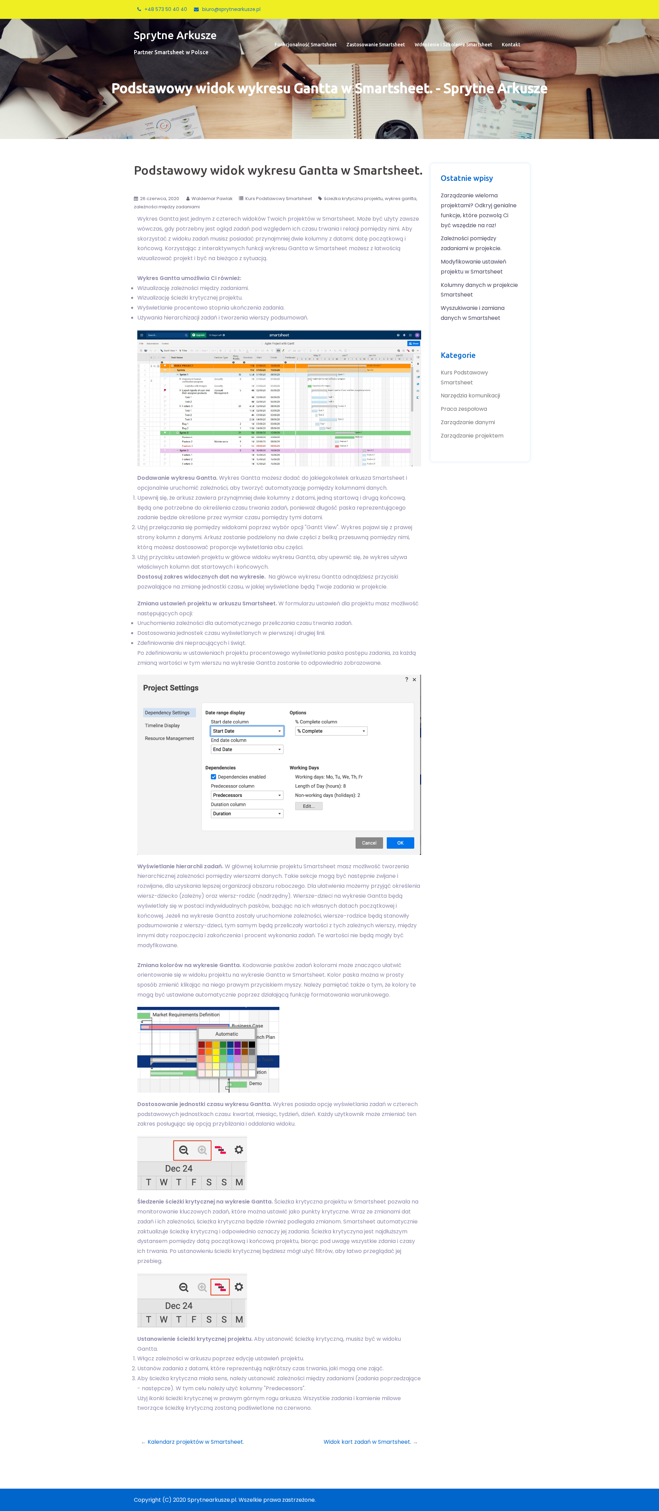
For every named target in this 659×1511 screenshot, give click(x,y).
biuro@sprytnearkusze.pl (231, 9)
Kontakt (511, 44)
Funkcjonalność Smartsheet (306, 44)
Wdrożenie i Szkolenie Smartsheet (453, 44)
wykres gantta (400, 198)
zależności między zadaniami (167, 207)
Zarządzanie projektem (472, 436)
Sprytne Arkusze (175, 35)
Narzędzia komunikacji (470, 395)
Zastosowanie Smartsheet (375, 44)
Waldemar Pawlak (212, 198)
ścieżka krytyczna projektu (353, 198)
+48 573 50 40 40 (165, 9)
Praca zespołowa (464, 409)
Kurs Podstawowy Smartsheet (278, 198)
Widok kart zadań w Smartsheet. (367, 1442)
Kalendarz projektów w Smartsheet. (196, 1442)
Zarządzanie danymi (468, 422)
